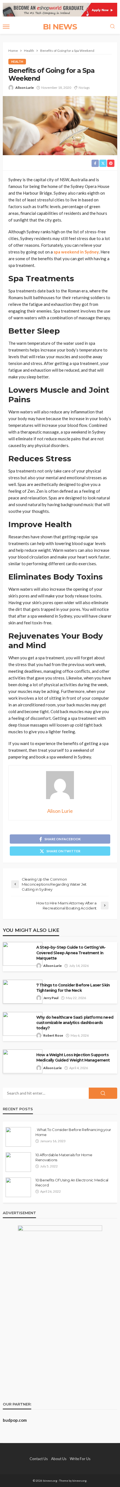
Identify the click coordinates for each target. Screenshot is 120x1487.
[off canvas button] (6, 26)
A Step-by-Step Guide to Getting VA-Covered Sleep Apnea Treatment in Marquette (71, 952)
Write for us (80, 1458)
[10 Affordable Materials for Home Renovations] (18, 1162)
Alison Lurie (24, 87)
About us (58, 1458)
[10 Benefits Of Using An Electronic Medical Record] (18, 1187)
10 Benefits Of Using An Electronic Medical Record (71, 1182)
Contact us (39, 1458)
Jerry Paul (50, 998)
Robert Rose (53, 1035)
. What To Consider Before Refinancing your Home (73, 1132)
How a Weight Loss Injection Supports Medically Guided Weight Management (73, 1057)
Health (17, 61)
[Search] (112, 26)
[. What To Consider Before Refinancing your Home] (18, 1137)
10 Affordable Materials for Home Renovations (63, 1157)
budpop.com (15, 1420)
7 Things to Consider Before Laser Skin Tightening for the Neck (73, 988)
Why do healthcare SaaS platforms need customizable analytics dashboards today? (74, 1022)
